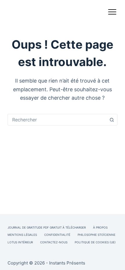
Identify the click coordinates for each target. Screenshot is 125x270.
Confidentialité (57, 234)
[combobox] (57, 119)
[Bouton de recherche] (111, 119)
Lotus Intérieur (20, 242)
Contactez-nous (53, 242)
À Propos (100, 227)
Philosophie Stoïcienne (96, 234)
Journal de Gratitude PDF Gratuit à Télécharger (47, 227)
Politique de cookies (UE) (95, 242)
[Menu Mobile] (112, 13)
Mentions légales (22, 234)
